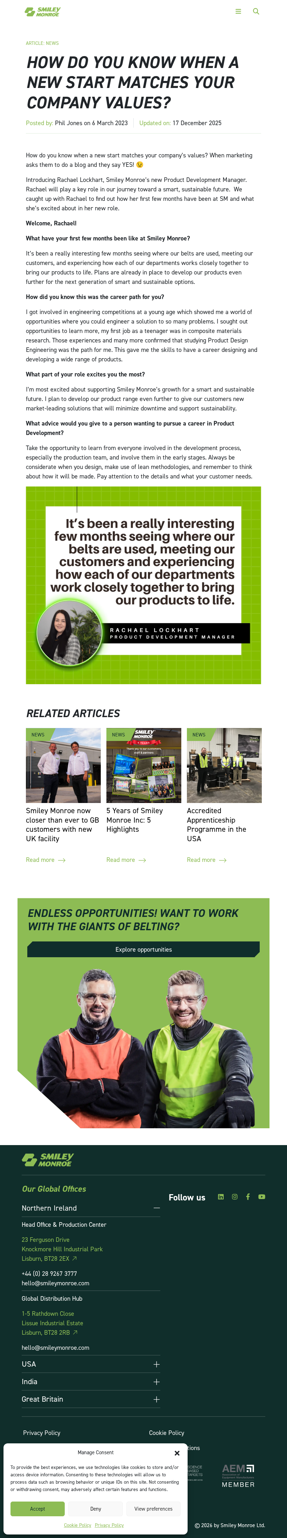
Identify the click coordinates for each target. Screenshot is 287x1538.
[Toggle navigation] (238, 11)
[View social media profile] (221, 1196)
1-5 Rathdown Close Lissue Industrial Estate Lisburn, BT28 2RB (52, 1323)
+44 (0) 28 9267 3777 (49, 1273)
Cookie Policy (77, 1525)
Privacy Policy (109, 1525)
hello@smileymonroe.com (55, 1283)
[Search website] (256, 11)
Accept (37, 1508)
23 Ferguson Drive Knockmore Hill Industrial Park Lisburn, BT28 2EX (62, 1249)
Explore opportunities (143, 949)
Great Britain (42, 1398)
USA (29, 1363)
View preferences (153, 1508)
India (29, 1381)
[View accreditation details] (238, 1476)
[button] (177, 1452)
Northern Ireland (49, 1207)
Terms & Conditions (174, 1447)
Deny (95, 1508)
